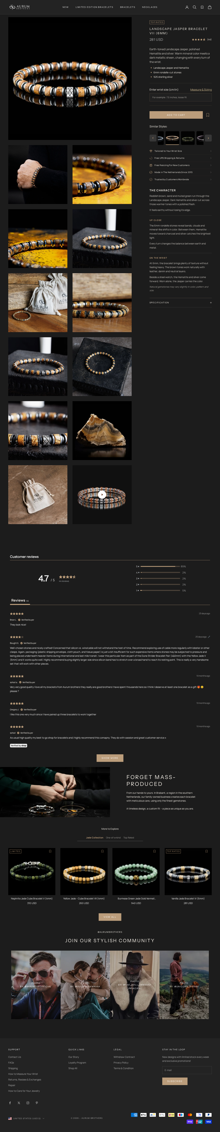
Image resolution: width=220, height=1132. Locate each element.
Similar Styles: (158, 126)
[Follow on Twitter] (19, 1103)
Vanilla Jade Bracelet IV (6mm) (188, 898)
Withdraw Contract (124, 1057)
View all (110, 916)
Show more (110, 757)
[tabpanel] (110, 686)
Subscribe (175, 1081)
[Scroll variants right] (208, 138)
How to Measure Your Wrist (23, 1073)
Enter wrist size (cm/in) (164, 89)
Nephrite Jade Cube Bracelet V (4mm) (32, 898)
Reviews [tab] (20, 600)
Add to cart (176, 114)
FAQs (11, 1062)
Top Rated (128, 837)
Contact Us (14, 1057)
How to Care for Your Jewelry (24, 1090)
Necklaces (149, 7)
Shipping (13, 1068)
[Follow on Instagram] (28, 1103)
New (66, 7)
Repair (11, 1085)
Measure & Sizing (201, 89)
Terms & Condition (124, 1068)
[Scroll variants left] (153, 138)
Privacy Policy (121, 1062)
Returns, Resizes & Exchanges (24, 1079)
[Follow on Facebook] (10, 1103)
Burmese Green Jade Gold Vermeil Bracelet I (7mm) (136, 898)
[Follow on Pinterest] (36, 1103)
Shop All (72, 1068)
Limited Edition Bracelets (94, 7)
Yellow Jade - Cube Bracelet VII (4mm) (84, 898)
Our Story (73, 1057)
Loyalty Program (77, 1062)
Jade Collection (94, 837)
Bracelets (127, 7)
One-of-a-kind (113, 837)
